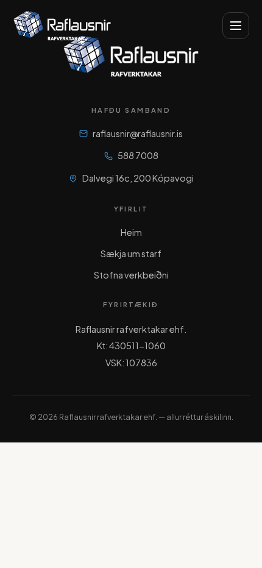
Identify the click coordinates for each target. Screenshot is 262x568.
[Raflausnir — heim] (62, 25)
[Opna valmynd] (235, 25)
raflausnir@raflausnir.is (138, 133)
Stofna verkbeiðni (131, 274)
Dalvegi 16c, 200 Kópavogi (138, 177)
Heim (131, 232)
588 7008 (138, 155)
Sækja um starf (131, 253)
